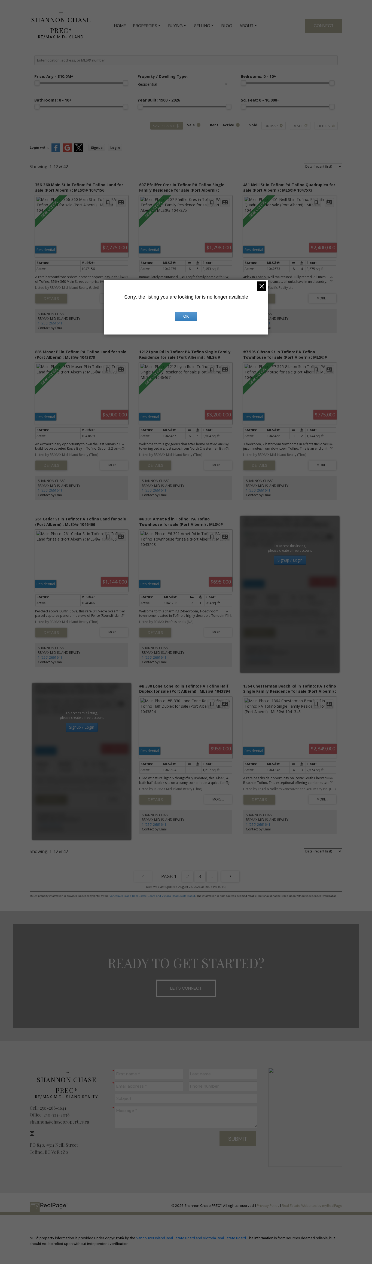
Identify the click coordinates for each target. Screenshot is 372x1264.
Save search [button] (164, 125)
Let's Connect (186, 988)
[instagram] (33, 1133)
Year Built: (159, 100)
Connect (324, 26)
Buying (175, 26)
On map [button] (271, 125)
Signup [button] (97, 147)
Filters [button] (324, 125)
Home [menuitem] (120, 26)
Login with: (39, 147)
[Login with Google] (67, 151)
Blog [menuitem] (226, 26)
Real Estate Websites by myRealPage (312, 1205)
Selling (202, 26)
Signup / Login (290, 560)
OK (186, 316)
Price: (54, 76)
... (212, 876)
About (246, 26)
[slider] (37, 83)
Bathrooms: (53, 100)
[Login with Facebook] (55, 151)
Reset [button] (298, 125)
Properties (145, 26)
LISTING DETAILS (51, 298)
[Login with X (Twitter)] (78, 151)
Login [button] (115, 147)
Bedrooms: (258, 76)
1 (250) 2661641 (50, 323)
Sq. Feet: (260, 100)
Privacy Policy (268, 1205)
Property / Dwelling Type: (163, 76)
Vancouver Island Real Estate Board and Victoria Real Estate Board (152, 895)
